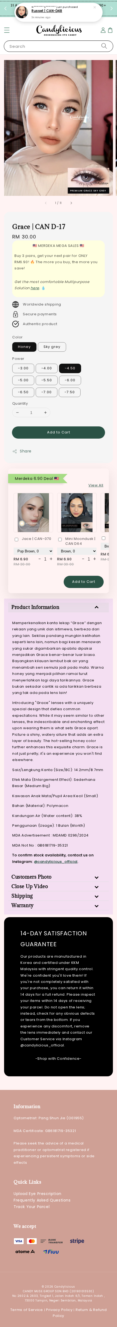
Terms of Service (26, 1309)
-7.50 (69, 392)
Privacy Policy (59, 1309)
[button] (7, 30)
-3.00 (23, 368)
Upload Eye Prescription (37, 1193)
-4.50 (70, 368)
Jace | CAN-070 (36, 538)
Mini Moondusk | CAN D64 (80, 541)
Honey (24, 346)
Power (18, 358)
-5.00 (23, 380)
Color (17, 337)
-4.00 (46, 368)
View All (95, 485)
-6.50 (23, 392)
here (34, 288)
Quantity (20, 403)
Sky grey (52, 346)
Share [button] (26, 451)
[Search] (104, 46)
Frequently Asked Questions (42, 1200)
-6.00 (70, 380)
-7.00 (46, 392)
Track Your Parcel (32, 1206)
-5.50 (46, 380)
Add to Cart (58, 432)
